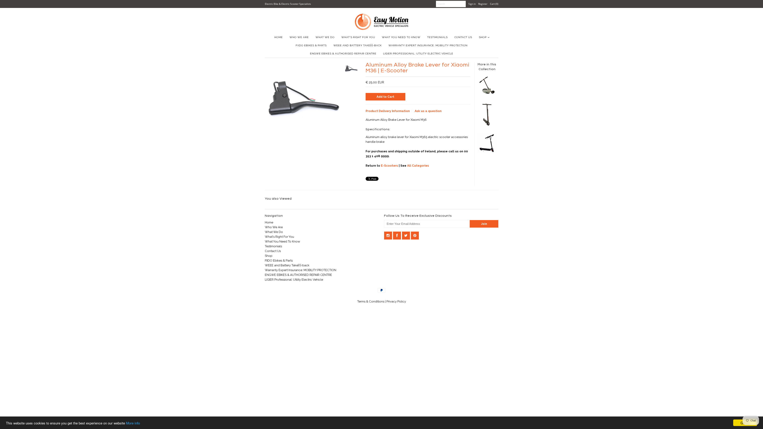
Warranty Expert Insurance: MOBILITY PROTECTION (428, 45)
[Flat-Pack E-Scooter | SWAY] (487, 94)
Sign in (472, 4)
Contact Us (463, 37)
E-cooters (389, 165)
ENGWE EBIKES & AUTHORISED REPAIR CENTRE (343, 53)
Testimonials (437, 37)
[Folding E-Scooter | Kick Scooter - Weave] (487, 127)
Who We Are (299, 37)
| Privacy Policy (395, 301)
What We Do (325, 37)
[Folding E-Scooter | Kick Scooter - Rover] (487, 152)
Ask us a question (428, 111)
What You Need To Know (401, 37)
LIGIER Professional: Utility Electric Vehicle (418, 53)
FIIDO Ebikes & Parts (311, 45)
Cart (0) (494, 4)
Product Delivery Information (388, 111)
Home (278, 37)
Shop (483, 37)
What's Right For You (358, 37)
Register (482, 4)
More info (133, 422)
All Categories (418, 165)
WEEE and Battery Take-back (357, 45)
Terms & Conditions (371, 301)
